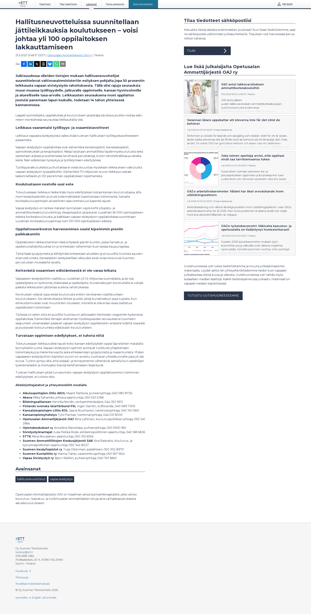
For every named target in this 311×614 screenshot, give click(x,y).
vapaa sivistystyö (61, 479)
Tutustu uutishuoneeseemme (213, 295)
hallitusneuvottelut (31, 479)
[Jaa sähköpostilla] (63, 64)
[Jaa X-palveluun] (37, 64)
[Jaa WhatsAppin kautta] (56, 64)
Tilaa (191, 50)
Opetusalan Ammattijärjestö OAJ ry (69, 55)
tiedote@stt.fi (24, 552)
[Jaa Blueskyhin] (50, 64)
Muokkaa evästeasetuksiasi (32, 583)
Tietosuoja (21, 577)
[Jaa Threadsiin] (43, 64)
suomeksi (21, 597)
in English (35, 597)
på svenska (49, 597)
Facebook (21, 571)
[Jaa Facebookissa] (24, 64)
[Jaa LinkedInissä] (30, 64)
